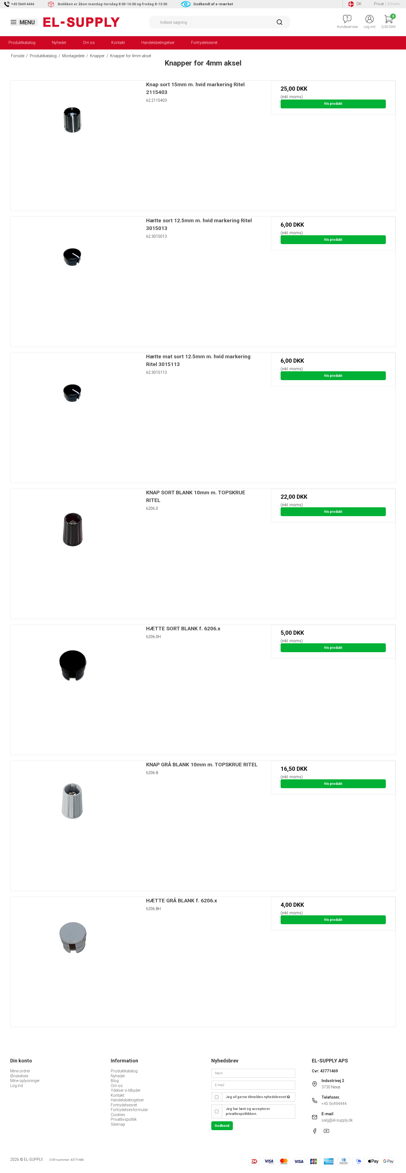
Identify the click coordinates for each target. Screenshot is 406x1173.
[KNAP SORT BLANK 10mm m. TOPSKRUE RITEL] (72, 551)
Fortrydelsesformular (129, 1109)
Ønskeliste (19, 1076)
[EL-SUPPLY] (81, 22)
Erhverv (393, 4)
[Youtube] (326, 1132)
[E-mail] (253, 1085)
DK (359, 4)
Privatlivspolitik (124, 1119)
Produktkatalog (22, 42)
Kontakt (118, 42)
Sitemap (118, 1124)
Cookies (118, 1114)
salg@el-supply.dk (337, 1120)
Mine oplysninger (25, 1080)
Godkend (222, 1126)
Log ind (16, 1085)
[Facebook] (314, 1132)
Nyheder (59, 42)
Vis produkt (333, 104)
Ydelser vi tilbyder (126, 1090)
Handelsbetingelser (158, 42)
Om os (89, 42)
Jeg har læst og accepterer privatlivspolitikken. (248, 1111)
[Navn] (253, 1073)
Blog (115, 1080)
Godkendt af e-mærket (213, 4)
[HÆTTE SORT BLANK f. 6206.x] (72, 687)
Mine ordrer (20, 1071)
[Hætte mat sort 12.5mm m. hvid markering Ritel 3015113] (72, 415)
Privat (379, 4)
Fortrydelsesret (204, 42)
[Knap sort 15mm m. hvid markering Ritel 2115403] (72, 143)
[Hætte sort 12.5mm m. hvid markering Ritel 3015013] (72, 279)
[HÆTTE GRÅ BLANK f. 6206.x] (72, 959)
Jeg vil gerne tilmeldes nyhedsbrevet (256, 1097)
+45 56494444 (334, 1103)
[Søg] (279, 24)
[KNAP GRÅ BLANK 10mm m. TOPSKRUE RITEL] (72, 823)
